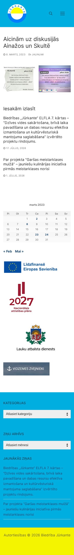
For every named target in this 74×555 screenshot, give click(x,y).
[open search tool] (51, 13)
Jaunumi (37, 54)
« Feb (7, 251)
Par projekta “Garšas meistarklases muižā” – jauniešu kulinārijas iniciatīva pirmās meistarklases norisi (34, 164)
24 (46, 234)
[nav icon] (62, 13)
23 (36, 234)
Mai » (19, 251)
